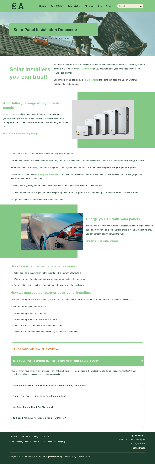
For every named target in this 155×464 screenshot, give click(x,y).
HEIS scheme (91, 80)
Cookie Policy (70, 457)
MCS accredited (85, 69)
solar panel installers (48, 174)
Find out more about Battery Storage (21, 133)
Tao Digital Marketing (51, 457)
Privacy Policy (84, 457)
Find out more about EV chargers (102, 241)
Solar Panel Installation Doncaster (45, 29)
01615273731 (139, 448)
